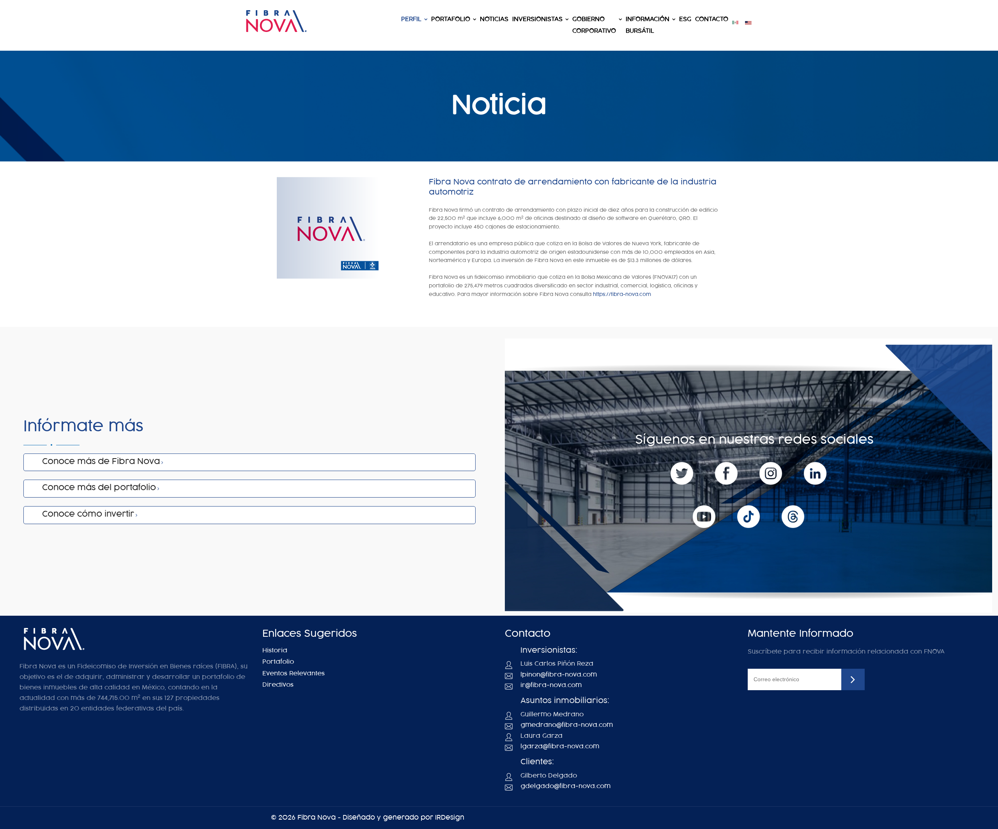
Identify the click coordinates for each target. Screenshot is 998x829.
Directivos (278, 685)
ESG (685, 19)
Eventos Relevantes (293, 674)
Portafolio (450, 19)
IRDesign (449, 818)
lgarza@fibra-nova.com (559, 746)
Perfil (411, 19)
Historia (274, 651)
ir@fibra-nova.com (551, 685)
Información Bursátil (647, 25)
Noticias (494, 19)
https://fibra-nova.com (622, 294)
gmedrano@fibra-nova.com (566, 725)
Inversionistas (537, 19)
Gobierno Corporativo (594, 25)
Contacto (711, 19)
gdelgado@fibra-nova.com (565, 786)
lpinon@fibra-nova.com (558, 675)
